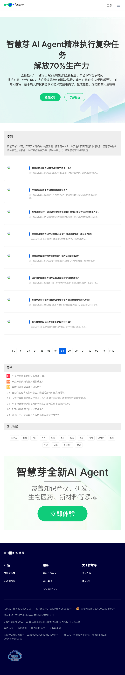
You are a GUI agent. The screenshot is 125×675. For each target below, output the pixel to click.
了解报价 (75, 97)
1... (13, 350)
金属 (79, 445)
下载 (81, 438)
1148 (111, 350)
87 (55, 350)
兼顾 (112, 438)
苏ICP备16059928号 (61, 608)
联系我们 (86, 581)
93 (96, 350)
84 (35, 350)
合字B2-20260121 (22, 608)
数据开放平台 (50, 573)
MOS (56, 445)
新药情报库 (9, 581)
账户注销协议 (38, 628)
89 (69, 350)
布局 (72, 438)
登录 (109, 5)
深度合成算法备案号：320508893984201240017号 (31, 634)
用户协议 (8, 628)
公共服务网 (55, 628)
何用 (91, 438)
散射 (53, 438)
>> (104, 350)
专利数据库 (9, 573)
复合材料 (67, 445)
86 (48, 350)
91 (83, 350)
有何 (44, 438)
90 (76, 350)
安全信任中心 (50, 588)
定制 (25, 438)
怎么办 (14, 438)
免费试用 (50, 97)
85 (42, 350)
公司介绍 (86, 573)
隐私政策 (22, 628)
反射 (62, 438)
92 (90, 350)
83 (28, 350)
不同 (34, 438)
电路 (46, 445)
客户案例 (47, 581)
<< (20, 350)
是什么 (101, 438)
